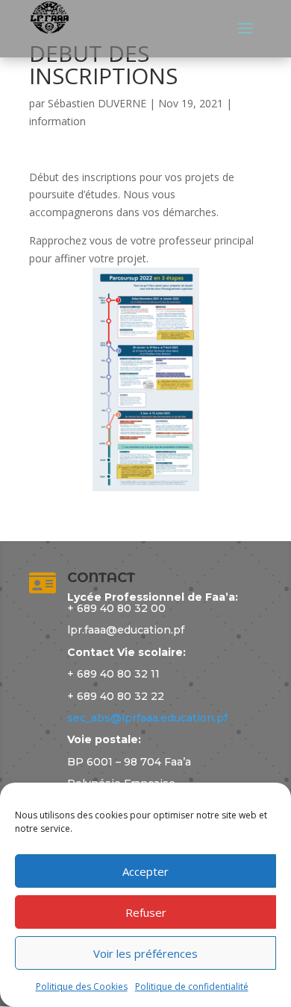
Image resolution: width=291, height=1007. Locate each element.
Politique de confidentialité (191, 986)
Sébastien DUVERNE (97, 103)
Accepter (145, 871)
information (57, 121)
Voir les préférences (145, 953)
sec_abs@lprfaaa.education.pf (147, 718)
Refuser (145, 912)
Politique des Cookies (82, 986)
